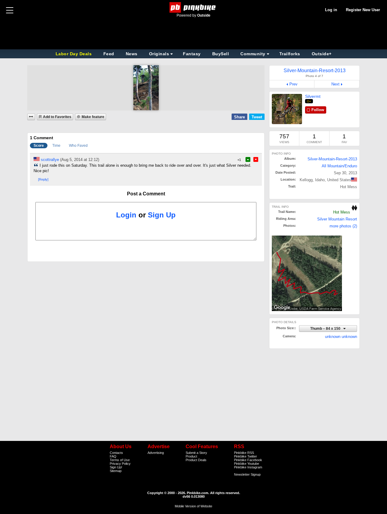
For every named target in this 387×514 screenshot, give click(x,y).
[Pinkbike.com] (194, 7)
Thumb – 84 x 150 (325, 328)
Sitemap (116, 471)
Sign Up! (116, 467)
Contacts (116, 453)
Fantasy (192, 53)
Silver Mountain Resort (337, 219)
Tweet (257, 117)
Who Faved (78, 145)
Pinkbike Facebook (248, 460)
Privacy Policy (120, 463)
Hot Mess (341, 212)
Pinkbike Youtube (246, 463)
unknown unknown (341, 336)
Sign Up (162, 215)
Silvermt (312, 96)
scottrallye (50, 159)
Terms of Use (120, 460)
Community (252, 53)
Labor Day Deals (74, 53)
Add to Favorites (57, 117)
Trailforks (289, 53)
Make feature (93, 117)
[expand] (31, 117)
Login (126, 215)
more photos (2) (343, 226)
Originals (159, 53)
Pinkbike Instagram (248, 467)
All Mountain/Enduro (339, 166)
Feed (108, 53)
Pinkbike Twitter (245, 456)
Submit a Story (196, 453)
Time (56, 145)
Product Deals (196, 460)
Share (239, 117)
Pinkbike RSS (244, 453)
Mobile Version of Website (193, 506)
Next (335, 84)
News (132, 53)
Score (39, 145)
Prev (293, 84)
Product (191, 456)
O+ (309, 101)
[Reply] (43, 179)
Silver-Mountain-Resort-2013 (332, 159)
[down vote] (255, 159)
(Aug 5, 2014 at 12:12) (79, 159)
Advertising (156, 453)
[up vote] (248, 159)
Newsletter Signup (247, 474)
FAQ (113, 456)
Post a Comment (146, 193)
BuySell (220, 53)
